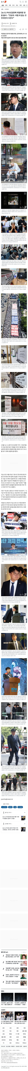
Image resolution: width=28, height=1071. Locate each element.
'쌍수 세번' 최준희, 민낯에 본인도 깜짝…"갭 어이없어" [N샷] (13, 983)
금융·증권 (24, 1031)
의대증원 (20, 807)
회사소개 (3, 1046)
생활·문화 (3, 1037)
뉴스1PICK (4, 807)
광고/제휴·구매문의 (10, 1046)
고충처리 (25, 1046)
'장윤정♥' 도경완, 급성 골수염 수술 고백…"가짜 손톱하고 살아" (13, 969)
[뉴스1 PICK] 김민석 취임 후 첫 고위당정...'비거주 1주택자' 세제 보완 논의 (10, 829)
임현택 (10, 807)
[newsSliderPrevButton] (22, 952)
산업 (3, 1034)
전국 (3, 1031)
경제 (17, 1028)
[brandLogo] (3, 1)
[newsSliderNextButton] (25, 952)
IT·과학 (17, 1034)
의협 (15, 807)
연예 (2, 991)
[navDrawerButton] (26, 2)
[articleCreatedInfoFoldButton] (15, 26)
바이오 (24, 1034)
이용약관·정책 (19, 1046)
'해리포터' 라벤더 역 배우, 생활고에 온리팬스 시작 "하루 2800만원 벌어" (13, 956)
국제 (24, 1028)
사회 (2, 9)
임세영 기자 (14, 23)
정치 (3, 1028)
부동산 (10, 1034)
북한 (17, 1031)
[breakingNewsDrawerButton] (23, 2)
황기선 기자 (6, 23)
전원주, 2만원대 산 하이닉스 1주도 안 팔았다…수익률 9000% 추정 (12, 976)
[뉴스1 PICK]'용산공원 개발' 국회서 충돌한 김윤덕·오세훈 (11, 817)
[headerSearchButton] (20, 2)
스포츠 (3, 1010)
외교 (10, 1031)
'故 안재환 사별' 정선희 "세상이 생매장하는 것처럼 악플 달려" (13, 963)
